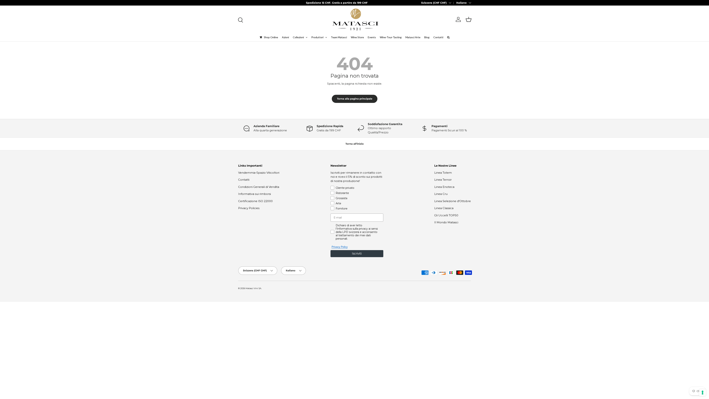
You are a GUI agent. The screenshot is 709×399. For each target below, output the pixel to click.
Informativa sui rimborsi (254, 194)
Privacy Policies (248, 208)
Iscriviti (357, 253)
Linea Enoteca (444, 187)
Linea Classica (443, 208)
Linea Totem (443, 172)
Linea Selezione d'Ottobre (452, 201)
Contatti (243, 179)
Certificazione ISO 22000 (255, 201)
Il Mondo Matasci (446, 222)
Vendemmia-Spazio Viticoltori (258, 172)
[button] (469, 19)
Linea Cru (441, 194)
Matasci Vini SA (253, 288)
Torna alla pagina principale (354, 98)
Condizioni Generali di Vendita (258, 187)
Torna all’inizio (354, 143)
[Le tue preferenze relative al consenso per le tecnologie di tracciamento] (702, 392)
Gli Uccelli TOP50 (446, 215)
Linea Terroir (443, 179)
